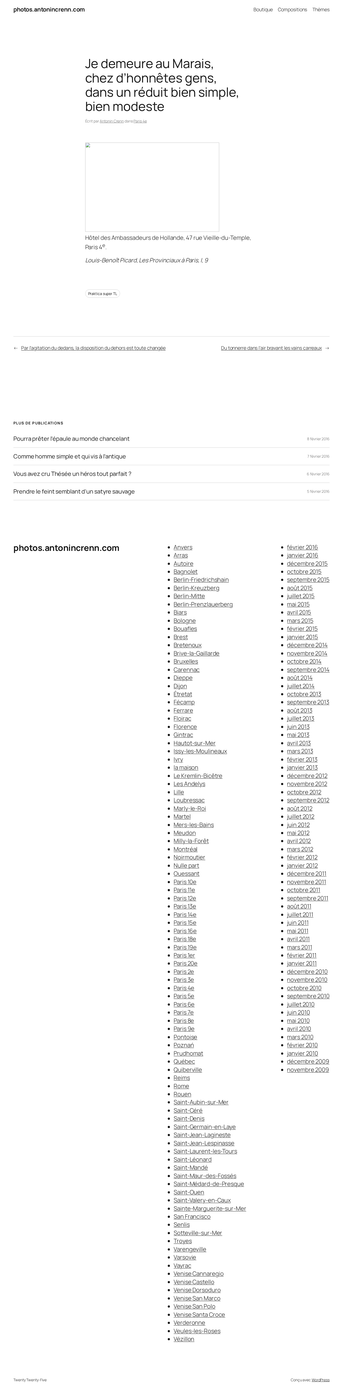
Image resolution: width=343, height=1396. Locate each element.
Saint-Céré (188, 1110)
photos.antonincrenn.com (49, 9)
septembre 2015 (308, 580)
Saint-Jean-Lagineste (202, 1135)
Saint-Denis (189, 1118)
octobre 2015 (304, 572)
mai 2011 (297, 931)
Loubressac (189, 800)
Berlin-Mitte (189, 596)
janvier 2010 (302, 1053)
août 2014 (299, 678)
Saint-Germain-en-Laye (205, 1127)
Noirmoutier (189, 857)
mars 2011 (299, 947)
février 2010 (302, 1045)
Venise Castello (194, 1282)
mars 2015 (300, 621)
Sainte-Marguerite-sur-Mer (210, 1208)
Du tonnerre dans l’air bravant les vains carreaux (271, 348)
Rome (181, 1086)
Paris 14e (185, 914)
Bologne (185, 621)
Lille (179, 792)
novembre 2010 (307, 980)
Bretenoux (188, 645)
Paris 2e (184, 972)
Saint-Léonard (193, 1159)
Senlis (181, 1224)
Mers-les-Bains (194, 825)
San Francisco (192, 1216)
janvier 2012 (302, 865)
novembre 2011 (306, 882)
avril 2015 (299, 612)
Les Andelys (189, 784)
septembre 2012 (308, 800)
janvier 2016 (302, 555)
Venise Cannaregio (198, 1274)
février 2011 (301, 955)
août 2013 (299, 710)
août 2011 (299, 906)
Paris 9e (184, 1029)
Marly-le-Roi (190, 808)
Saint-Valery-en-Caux (202, 1200)
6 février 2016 (318, 473)
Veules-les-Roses (197, 1331)
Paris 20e (185, 963)
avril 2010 (299, 1029)
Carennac (187, 670)
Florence (185, 727)
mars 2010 (300, 1037)
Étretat (183, 694)
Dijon (180, 686)
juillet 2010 (301, 1004)
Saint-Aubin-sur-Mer (201, 1102)
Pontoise (185, 1037)
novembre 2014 (307, 653)
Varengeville (190, 1249)
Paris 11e (184, 890)
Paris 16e (185, 931)
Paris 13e (185, 906)
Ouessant (186, 873)
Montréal (185, 849)
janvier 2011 (302, 963)
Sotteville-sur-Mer (198, 1233)
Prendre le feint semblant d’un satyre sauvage (74, 491)
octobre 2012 (304, 792)
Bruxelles (186, 661)
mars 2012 (300, 849)
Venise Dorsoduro (197, 1290)
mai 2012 (298, 833)
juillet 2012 (300, 816)
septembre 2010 (308, 996)
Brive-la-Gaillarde (196, 653)
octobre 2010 (304, 988)
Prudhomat (188, 1053)
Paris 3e (184, 980)
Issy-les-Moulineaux (200, 751)
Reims (182, 1078)
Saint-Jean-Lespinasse (204, 1143)
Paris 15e (185, 923)
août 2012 (299, 808)
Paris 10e (185, 882)
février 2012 (302, 857)
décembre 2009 (308, 1061)
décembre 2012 (307, 776)
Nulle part (186, 865)
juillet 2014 (301, 686)
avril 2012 (299, 841)
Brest (181, 637)
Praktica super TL (102, 293)
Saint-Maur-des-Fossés (205, 1176)
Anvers (183, 547)
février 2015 (302, 629)
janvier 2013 (302, 767)
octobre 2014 (304, 661)
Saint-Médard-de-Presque (209, 1184)
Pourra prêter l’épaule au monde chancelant (71, 438)
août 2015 (299, 588)
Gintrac (183, 735)
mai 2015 (298, 604)
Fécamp (184, 702)
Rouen (182, 1094)
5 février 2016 (318, 491)
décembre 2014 (307, 645)
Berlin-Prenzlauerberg (203, 604)
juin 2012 (298, 825)
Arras (181, 555)
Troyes (183, 1241)
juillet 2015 (301, 596)
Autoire (183, 563)
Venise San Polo (194, 1306)
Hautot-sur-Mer (195, 743)
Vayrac (182, 1265)
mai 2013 (298, 735)
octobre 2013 (304, 694)
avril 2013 (299, 743)
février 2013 (302, 759)
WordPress (321, 1379)
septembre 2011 (307, 898)
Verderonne (189, 1323)
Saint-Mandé (191, 1167)
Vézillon (184, 1339)
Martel (182, 816)
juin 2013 (298, 727)
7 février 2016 (318, 456)
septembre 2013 (308, 702)
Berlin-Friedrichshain (201, 580)
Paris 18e (185, 939)
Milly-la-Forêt (191, 841)
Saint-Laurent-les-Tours (205, 1151)
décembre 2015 (307, 563)
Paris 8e (184, 1021)
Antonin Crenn (112, 121)
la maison (186, 767)
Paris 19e (185, 947)
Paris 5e (184, 996)
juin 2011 (297, 923)
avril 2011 (298, 939)
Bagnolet (185, 572)
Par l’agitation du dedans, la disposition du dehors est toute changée (93, 348)
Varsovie (185, 1257)
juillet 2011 (300, 914)
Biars (180, 612)
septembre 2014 (308, 670)
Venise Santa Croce (199, 1315)
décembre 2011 (306, 873)
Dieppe (183, 678)
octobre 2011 (303, 890)
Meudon (185, 833)
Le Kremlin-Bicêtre (198, 776)
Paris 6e (184, 1004)
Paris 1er (184, 955)
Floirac (182, 718)
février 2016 (302, 547)
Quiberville (188, 1070)
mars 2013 (300, 751)
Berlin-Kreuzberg (196, 588)
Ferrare (183, 710)
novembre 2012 (307, 784)
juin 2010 (298, 1012)
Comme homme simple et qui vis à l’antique (69, 456)
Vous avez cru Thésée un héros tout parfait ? (72, 474)
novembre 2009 (308, 1070)
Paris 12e (185, 898)
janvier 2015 (302, 637)
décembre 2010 (307, 972)
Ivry (178, 759)
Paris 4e (140, 121)
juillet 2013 (300, 718)
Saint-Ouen (189, 1192)
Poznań (184, 1045)
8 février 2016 (318, 438)
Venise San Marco (197, 1298)
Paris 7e (184, 1012)
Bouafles (185, 629)
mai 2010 (298, 1021)
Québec (184, 1061)
